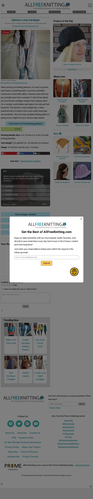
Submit (46, 263)
